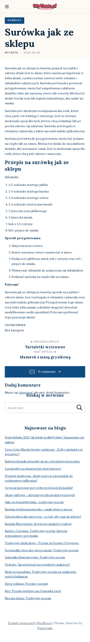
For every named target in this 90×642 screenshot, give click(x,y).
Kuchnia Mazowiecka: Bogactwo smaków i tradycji (38, 524)
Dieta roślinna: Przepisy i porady (26, 584)
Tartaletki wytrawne (45, 347)
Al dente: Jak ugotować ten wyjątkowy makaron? (37, 565)
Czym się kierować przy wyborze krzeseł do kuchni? (39, 488)
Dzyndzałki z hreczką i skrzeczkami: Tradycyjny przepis (42, 550)
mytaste (11, 52)
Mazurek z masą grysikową (45, 357)
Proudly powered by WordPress (30, 623)
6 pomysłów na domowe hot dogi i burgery (33, 469)
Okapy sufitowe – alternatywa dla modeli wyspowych (40, 495)
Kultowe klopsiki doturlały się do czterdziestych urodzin (42, 461)
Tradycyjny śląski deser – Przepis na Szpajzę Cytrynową (42, 543)
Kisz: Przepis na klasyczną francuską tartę (33, 591)
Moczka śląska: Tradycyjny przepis (28, 598)
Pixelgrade (45, 628)
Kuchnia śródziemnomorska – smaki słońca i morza (38, 509)
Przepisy (14, 20)
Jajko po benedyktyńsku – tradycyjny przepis (34, 502)
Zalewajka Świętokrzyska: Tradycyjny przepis (35, 557)
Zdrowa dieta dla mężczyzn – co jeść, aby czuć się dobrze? (43, 517)
